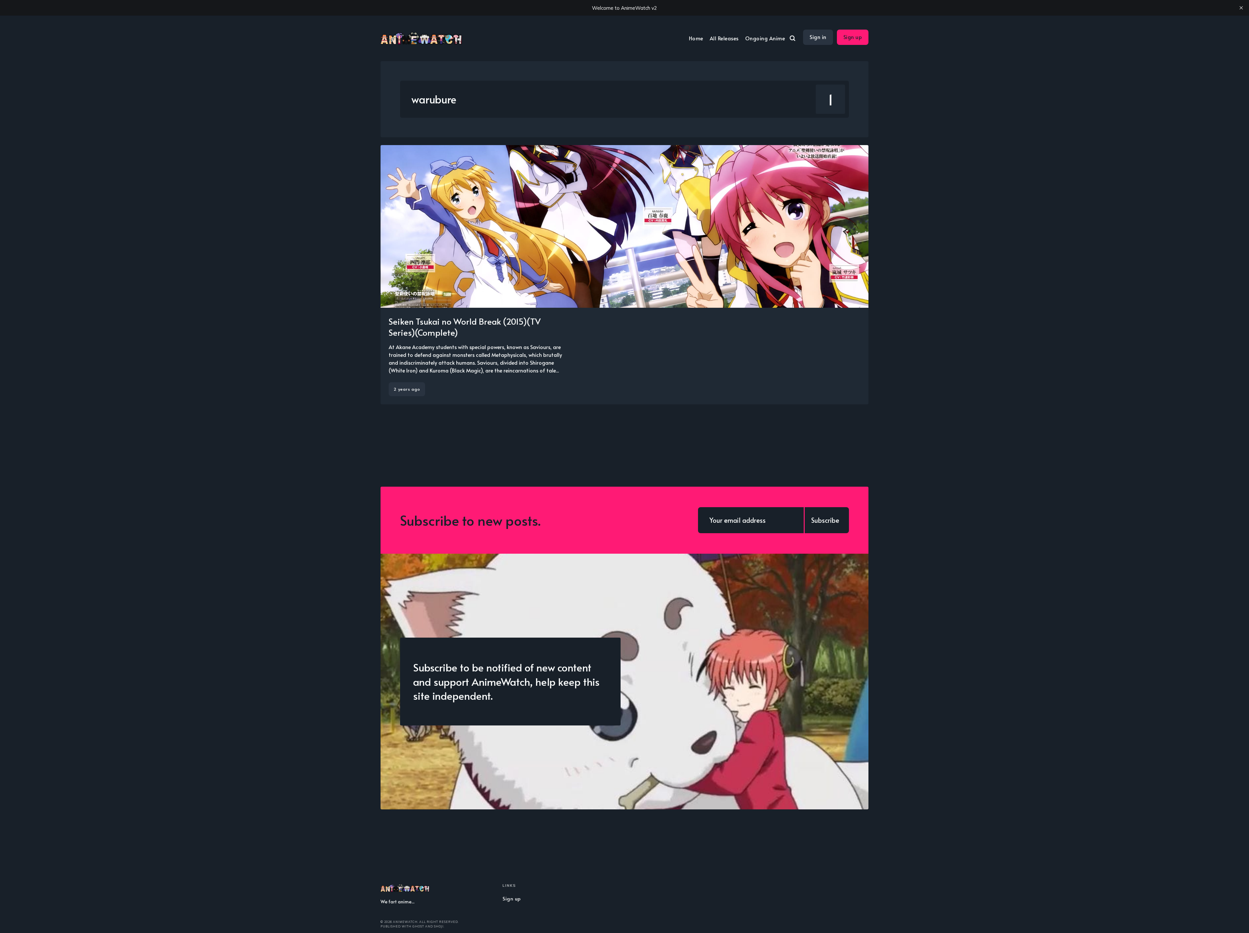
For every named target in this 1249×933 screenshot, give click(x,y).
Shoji (439, 926)
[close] (1241, 8)
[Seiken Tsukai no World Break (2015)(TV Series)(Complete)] (624, 274)
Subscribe (825, 520)
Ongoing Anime (765, 38)
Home (696, 38)
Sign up (852, 36)
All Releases (724, 38)
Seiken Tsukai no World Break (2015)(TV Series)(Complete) (465, 326)
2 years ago (407, 389)
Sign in (818, 36)
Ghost (418, 926)
